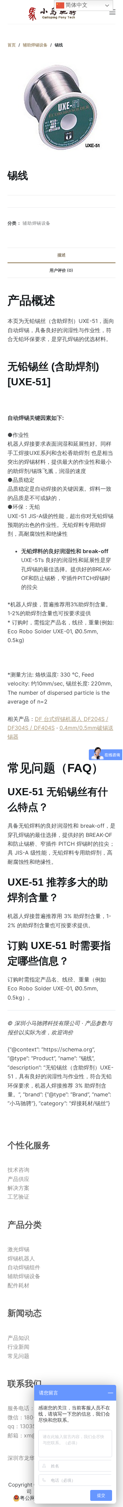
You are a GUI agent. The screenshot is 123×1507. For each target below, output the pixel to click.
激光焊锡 (18, 1249)
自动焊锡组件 (24, 1267)
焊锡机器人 (21, 1258)
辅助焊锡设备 (37, 223)
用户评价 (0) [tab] (61, 270)
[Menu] (112, 12)
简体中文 (75, 5)
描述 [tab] (61, 254)
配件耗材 (18, 1285)
